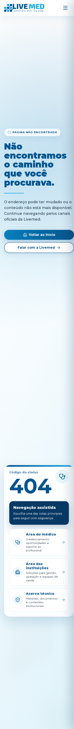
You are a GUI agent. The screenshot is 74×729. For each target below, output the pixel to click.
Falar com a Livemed (36, 247)
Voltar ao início (42, 235)
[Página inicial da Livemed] (24, 8)
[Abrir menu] (65, 7)
